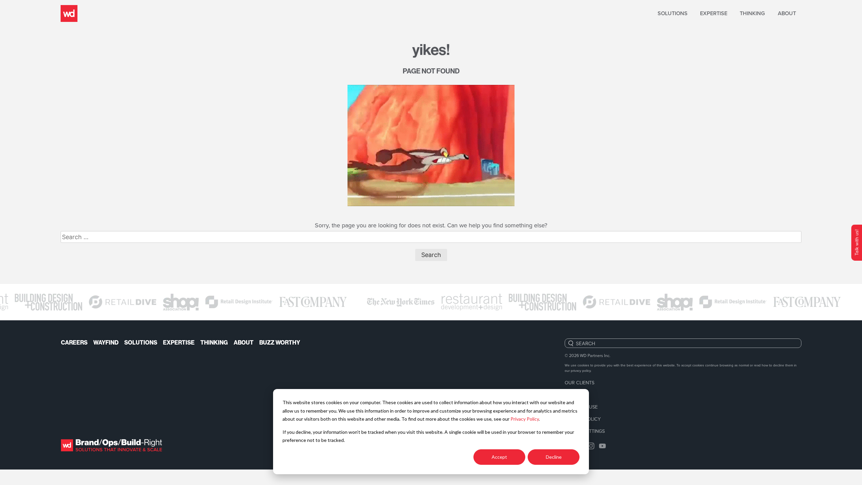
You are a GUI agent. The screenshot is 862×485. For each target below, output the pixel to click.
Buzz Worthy (279, 342)
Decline (554, 457)
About (787, 13)
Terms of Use (581, 406)
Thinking (752, 13)
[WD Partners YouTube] (602, 445)
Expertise (713, 13)
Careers (74, 342)
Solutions (673, 13)
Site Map (575, 394)
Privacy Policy (524, 419)
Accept (499, 457)
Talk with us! (856, 243)
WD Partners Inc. (595, 355)
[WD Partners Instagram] (591, 445)
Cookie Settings (585, 430)
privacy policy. (581, 370)
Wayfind (106, 342)
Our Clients (579, 382)
